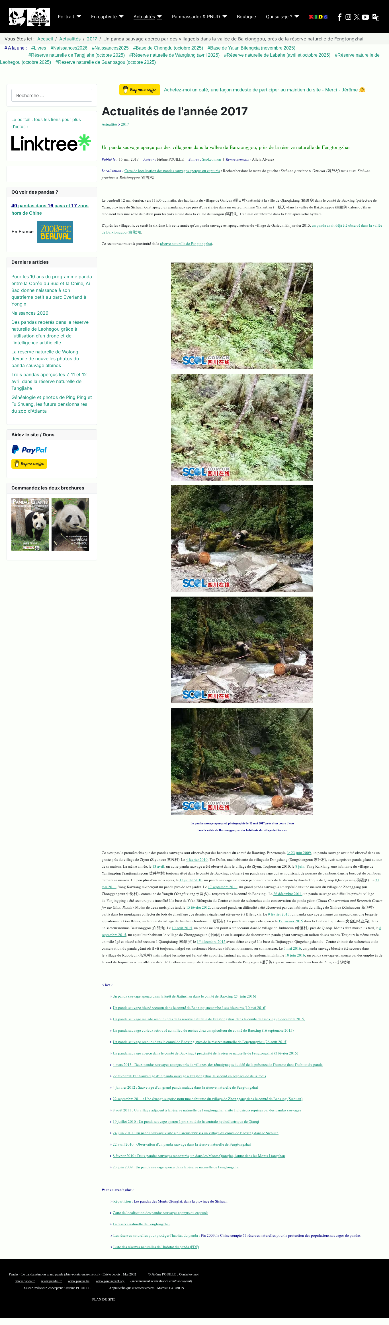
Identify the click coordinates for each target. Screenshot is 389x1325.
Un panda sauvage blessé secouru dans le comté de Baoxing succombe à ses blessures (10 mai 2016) (189, 1007)
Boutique (246, 16)
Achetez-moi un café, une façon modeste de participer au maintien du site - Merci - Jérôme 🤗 (264, 90)
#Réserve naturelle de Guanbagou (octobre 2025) (106, 62)
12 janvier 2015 (291, 920)
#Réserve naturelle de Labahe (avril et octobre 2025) (277, 55)
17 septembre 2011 (222, 886)
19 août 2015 (182, 927)
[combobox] (51, 95)
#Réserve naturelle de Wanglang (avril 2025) (174, 55)
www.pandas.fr (51, 1281)
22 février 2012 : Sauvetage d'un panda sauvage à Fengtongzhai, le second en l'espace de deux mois (189, 1075)
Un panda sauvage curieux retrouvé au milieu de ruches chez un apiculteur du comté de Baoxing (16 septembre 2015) (203, 1030)
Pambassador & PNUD (196, 16)
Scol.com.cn (211, 159)
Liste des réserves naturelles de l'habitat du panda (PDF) (156, 1246)
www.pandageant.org (110, 1281)
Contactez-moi (188, 1274)
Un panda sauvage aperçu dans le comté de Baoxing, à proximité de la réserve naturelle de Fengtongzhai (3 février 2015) (205, 1053)
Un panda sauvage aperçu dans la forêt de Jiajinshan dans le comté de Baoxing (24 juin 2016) (184, 996)
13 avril (158, 866)
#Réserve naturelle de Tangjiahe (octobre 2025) (76, 55)
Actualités (144, 16)
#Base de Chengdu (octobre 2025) (168, 48)
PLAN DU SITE (103, 1299)
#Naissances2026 (69, 48)
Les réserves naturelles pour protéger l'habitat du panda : (156, 1235)
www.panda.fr (25, 1281)
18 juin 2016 (295, 955)
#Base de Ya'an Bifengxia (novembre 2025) (251, 48)
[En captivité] (120, 16)
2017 (125, 124)
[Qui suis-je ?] (295, 16)
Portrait (66, 16)
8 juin (299, 866)
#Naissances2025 (110, 48)
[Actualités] (158, 16)
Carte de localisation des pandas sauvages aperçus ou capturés (172, 170)
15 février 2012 (198, 907)
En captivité (104, 16)
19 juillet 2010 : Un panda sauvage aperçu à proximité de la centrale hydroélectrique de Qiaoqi (186, 1121)
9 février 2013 (279, 914)
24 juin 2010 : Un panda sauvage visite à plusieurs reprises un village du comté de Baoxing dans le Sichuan (196, 1132)
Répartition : (123, 1201)
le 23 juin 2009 (299, 852)
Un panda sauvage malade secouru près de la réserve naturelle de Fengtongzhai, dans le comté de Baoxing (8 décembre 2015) (209, 1018)
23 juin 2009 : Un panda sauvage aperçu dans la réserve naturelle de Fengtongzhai (176, 1167)
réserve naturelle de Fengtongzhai (186, 243)
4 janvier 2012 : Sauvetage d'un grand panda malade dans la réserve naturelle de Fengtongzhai (185, 1087)
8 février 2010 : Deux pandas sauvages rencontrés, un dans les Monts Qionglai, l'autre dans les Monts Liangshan (199, 1155)
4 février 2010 (197, 859)
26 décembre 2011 (287, 893)
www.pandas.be (78, 1281)
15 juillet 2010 (190, 879)
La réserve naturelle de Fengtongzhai (141, 1223)
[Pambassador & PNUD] (223, 16)
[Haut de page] (381, 1317)
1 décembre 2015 (211, 941)
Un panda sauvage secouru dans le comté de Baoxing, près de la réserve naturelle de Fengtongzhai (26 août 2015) (200, 1041)
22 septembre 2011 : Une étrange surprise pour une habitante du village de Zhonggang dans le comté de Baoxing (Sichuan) (207, 1098)
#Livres (38, 48)
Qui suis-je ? (279, 16)
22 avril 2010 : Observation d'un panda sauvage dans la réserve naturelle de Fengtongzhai (182, 1144)
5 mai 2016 (292, 948)
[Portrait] (77, 16)
